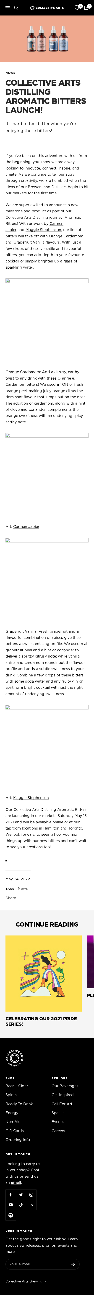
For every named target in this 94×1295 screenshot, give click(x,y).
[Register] (73, 1264)
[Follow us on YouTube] (10, 1205)
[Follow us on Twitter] (21, 1195)
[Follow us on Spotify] (10, 1215)
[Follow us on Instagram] (31, 1195)
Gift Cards (14, 1131)
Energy (11, 1113)
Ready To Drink (19, 1104)
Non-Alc (12, 1122)
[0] (77, 7)
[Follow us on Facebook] (10, 1195)
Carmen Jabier (26, 527)
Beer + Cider (16, 1086)
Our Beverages (65, 1086)
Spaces (58, 1113)
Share (10, 898)
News (10, 73)
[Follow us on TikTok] (21, 1205)
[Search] (16, 8)
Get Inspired (63, 1095)
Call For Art (62, 1104)
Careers (58, 1131)
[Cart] (86, 8)
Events (58, 1122)
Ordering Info (17, 1140)
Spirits (11, 1095)
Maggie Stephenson (43, 230)
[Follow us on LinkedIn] (31, 1205)
